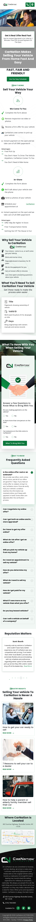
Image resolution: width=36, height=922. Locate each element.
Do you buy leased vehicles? (15, 610)
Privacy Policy (28, 920)
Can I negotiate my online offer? (14, 510)
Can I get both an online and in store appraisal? (17, 520)
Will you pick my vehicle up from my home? (15, 551)
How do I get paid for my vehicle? (14, 591)
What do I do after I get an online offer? (15, 540)
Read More (28, 666)
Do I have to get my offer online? (14, 530)
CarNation (30, 204)
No (15, 416)
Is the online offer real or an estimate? (15, 473)
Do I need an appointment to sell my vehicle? (16, 561)
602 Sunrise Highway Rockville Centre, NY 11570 (32, 4)
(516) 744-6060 (28, 4)
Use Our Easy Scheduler (18, 79)
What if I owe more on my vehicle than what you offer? (16, 601)
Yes (7, 416)
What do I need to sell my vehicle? (14, 581)
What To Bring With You (15, 443)
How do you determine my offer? (15, 571)
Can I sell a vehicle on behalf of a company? (16, 619)
